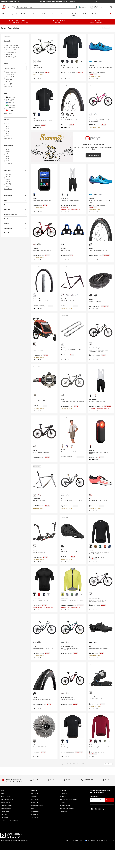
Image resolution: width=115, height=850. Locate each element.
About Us (63, 796)
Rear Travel (8, 219)
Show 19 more (8, 138)
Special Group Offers (37, 805)
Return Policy (34, 796)
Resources (34, 790)
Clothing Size (8, 145)
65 (83, 764)
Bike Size (7, 120)
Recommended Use (10, 214)
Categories (7, 41)
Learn (32, 808)
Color (5, 93)
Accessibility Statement (67, 808)
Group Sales (63, 812)
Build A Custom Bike (7, 796)
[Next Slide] (96, 1)
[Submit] (18, 7)
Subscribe (109, 800)
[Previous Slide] (18, 1)
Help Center (34, 793)
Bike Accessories (6, 808)
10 (77, 764)
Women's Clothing (6, 805)
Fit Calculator (5, 818)
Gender (6, 223)
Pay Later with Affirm (7, 799)
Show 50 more (8, 86)
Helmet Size (8, 195)
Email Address (94, 796)
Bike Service (34, 818)
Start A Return (35, 799)
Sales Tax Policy (35, 812)
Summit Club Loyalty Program (69, 799)
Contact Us (63, 793)
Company (63, 790)
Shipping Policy (35, 815)
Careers (62, 802)
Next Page (108, 764)
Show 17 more (8, 189)
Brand (6, 63)
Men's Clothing (5, 802)
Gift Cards (4, 815)
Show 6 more (8, 113)
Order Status (34, 802)
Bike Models (8, 228)
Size (5, 200)
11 (79, 764)
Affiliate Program (65, 805)
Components (5, 812)
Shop (2, 790)
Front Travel (8, 233)
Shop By (7, 210)
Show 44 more (8, 164)
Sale (5, 205)
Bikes (2, 793)
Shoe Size (7, 170)
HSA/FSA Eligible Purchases (9, 821)
